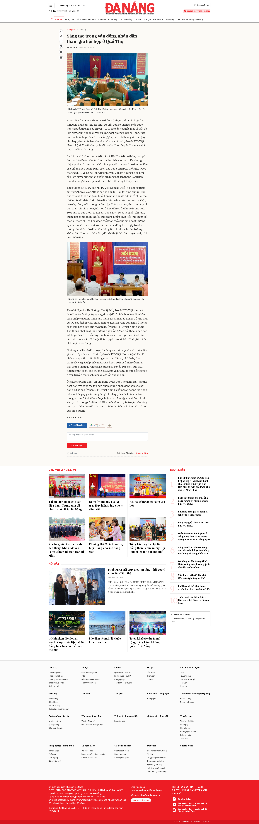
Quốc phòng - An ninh (59, 716)
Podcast (151, 745)
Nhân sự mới (54, 686)
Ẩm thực (151, 672)
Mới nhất (75, 11)
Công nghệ (151, 699)
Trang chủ (71, 29)
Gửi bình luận (76, 446)
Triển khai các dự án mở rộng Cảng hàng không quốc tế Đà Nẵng (145, 642)
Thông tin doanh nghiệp (126, 716)
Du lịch (83, 19)
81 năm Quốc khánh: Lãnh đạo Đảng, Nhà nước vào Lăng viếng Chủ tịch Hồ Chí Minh (66, 549)
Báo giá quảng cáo (141, 800)
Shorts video (186, 745)
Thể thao (138, 19)
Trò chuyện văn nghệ (156, 768)
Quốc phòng (54, 725)
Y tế (120, 19)
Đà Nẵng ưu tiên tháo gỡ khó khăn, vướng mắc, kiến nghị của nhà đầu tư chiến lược (194, 564)
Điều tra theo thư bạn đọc (92, 725)
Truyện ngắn (185, 676)
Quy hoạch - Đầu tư (122, 672)
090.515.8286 (204, 11)
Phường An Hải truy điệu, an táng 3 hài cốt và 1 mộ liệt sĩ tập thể (136, 571)
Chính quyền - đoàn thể (58, 679)
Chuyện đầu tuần (121, 751)
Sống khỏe (53, 702)
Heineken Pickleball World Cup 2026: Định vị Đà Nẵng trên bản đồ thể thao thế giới (66, 644)
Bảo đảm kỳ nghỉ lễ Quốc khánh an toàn (105, 640)
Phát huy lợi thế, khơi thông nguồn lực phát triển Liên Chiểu (194, 587)
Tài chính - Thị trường (123, 683)
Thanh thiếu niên (88, 683)
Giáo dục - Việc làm (89, 672)
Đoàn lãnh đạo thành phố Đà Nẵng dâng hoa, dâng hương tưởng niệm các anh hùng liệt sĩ (194, 536)
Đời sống (128, 19)
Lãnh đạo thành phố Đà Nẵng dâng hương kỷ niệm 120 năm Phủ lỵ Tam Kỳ (193, 500)
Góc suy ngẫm (120, 754)
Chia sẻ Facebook (78, 425)
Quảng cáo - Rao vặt (157, 716)
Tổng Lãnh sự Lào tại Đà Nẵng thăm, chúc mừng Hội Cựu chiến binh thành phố (147, 547)
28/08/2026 (58, 11)
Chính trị (59, 19)
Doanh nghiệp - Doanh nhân (93, 754)
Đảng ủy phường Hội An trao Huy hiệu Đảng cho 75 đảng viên (106, 505)
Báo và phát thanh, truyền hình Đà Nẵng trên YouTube (192, 810)
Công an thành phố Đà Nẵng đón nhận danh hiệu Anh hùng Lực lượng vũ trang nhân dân (193, 550)
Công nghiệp (119, 679)
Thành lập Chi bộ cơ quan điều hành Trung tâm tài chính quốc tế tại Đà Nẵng (65, 505)
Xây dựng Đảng (55, 672)
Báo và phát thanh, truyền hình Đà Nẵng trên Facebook (192, 804)
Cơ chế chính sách (89, 758)
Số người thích (142, 453)
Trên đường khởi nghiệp (157, 771)
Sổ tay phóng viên (122, 758)
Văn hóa (183, 686)
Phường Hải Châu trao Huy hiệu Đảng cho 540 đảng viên (106, 547)
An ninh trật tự (55, 721)
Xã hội (67, 19)
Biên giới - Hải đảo (56, 728)
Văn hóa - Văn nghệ (107, 19)
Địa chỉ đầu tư (87, 751)
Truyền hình (186, 716)
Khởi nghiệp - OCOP (122, 676)
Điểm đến (151, 676)
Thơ (182, 672)
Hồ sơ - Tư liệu (186, 699)
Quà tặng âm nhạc (155, 764)
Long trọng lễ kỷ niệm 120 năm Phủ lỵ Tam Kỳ (193, 524)
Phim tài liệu (185, 728)
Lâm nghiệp (53, 758)
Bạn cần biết (119, 721)
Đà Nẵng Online (184, 799)
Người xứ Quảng (187, 702)
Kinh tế (75, 19)
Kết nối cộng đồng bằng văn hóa (147, 503)
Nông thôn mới (55, 761)
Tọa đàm (184, 738)
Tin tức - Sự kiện (187, 721)
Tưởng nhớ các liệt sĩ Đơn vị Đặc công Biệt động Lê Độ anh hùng (193, 600)
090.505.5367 (192, 11)
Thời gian (130, 453)
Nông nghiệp (54, 751)
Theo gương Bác (56, 676)
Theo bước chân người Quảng (189, 19)
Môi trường (53, 699)
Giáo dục (92, 19)
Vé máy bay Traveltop (182, 614)
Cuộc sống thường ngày (59, 709)
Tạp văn (183, 683)
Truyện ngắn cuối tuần (156, 758)
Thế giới (147, 19)
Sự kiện (150, 679)
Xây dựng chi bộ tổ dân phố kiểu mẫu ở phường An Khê (192, 576)
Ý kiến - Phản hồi (88, 721)
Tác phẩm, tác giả (187, 679)
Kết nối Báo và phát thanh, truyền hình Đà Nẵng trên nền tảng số (189, 790)
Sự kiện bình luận (122, 745)
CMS (188, 822)
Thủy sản (52, 754)
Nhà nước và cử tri (56, 683)
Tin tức (150, 754)
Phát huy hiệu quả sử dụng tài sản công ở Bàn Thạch (193, 513)
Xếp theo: (121, 453)
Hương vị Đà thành (188, 731)
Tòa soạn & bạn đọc (91, 716)
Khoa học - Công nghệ (163, 19)
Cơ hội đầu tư (88, 745)
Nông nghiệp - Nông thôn (61, 745)
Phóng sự (184, 725)
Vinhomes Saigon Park (182, 619)
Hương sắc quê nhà (155, 761)
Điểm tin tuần (185, 735)
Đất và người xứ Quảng (157, 751)
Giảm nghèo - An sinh (90, 679)
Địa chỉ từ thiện (55, 705)
